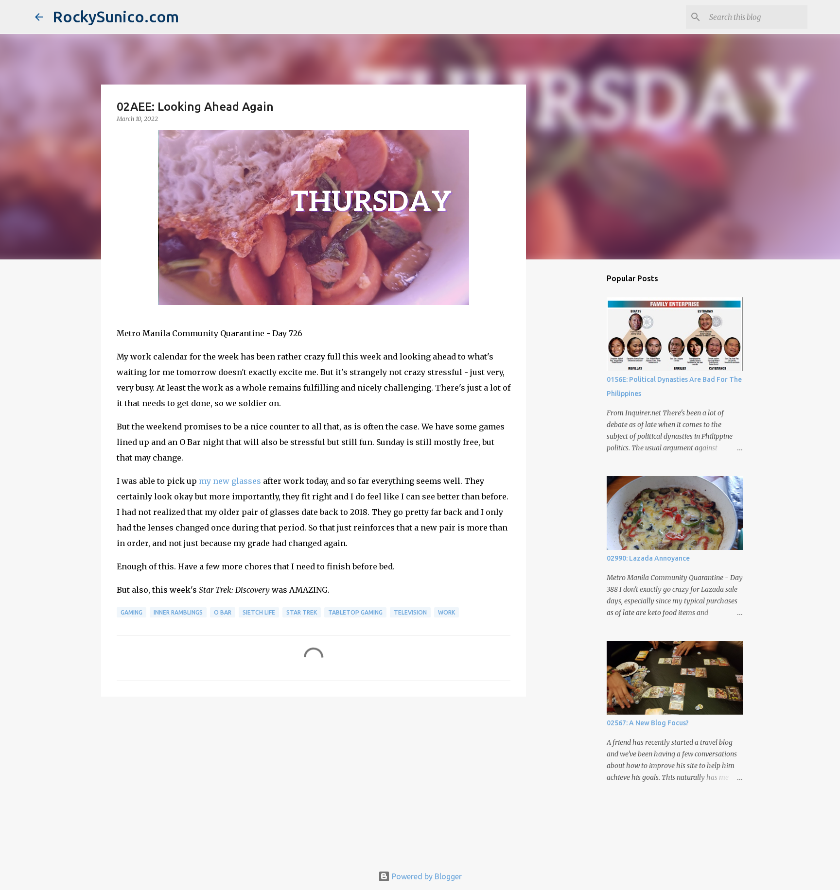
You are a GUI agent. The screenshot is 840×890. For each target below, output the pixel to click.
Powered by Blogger (426, 876)
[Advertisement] (313, 779)
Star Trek (301, 612)
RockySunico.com (115, 16)
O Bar (222, 612)
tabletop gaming (355, 612)
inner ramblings (178, 612)
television (410, 612)
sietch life (259, 612)
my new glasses (230, 481)
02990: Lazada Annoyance (648, 558)
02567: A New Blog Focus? (648, 723)
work (446, 612)
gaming (131, 612)
